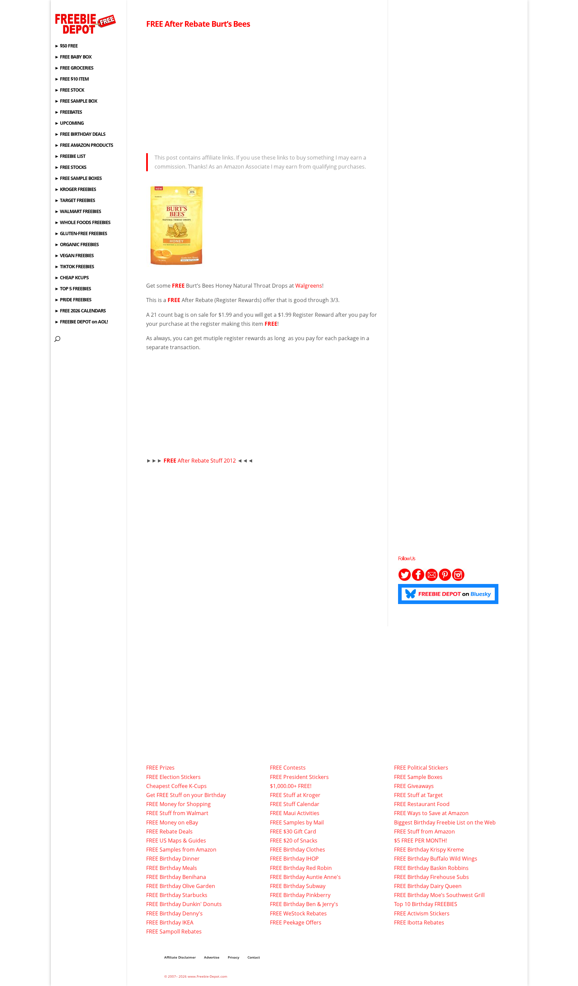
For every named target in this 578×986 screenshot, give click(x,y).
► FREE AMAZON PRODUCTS (84, 145)
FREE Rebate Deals (169, 831)
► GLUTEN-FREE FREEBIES (81, 233)
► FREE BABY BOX (73, 57)
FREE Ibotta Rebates (419, 922)
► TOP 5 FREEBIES (73, 289)
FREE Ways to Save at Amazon (431, 813)
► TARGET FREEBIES (75, 200)
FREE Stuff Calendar (294, 804)
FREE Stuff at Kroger (295, 795)
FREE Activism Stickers (422, 913)
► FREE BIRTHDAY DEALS (80, 134)
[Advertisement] (261, 89)
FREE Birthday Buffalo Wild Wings (435, 858)
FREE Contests (288, 767)
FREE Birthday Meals (171, 868)
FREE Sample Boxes (418, 777)
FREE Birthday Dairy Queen (428, 886)
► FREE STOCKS (70, 167)
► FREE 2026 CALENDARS (80, 311)
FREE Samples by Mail (297, 822)
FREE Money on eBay (172, 822)
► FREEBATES (68, 112)
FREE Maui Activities (294, 813)
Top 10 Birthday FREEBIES (425, 904)
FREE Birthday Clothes (297, 849)
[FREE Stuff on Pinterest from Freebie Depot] (445, 579)
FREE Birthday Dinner (173, 858)
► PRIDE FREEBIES (73, 300)
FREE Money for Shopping (178, 804)
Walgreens (308, 285)
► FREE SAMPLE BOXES (78, 178)
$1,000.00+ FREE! (290, 786)
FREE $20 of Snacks (293, 840)
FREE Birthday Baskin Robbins (431, 868)
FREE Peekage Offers (295, 922)
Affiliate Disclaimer (180, 957)
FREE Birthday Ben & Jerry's (304, 904)
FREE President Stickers (299, 777)
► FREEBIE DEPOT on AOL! (81, 322)
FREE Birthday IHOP (294, 858)
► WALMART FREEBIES (78, 211)
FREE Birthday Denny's (174, 913)
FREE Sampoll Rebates (174, 931)
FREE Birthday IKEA (169, 922)
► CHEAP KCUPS (72, 278)
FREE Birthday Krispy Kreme (429, 849)
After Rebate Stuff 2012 (200, 460)
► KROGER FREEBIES (75, 189)
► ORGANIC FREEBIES (77, 245)
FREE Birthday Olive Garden (180, 886)
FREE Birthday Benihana (176, 877)
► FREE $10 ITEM (72, 79)
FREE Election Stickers (173, 777)
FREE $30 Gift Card (293, 831)
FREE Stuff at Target (418, 795)
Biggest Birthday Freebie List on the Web (445, 822)
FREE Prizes (160, 767)
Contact (254, 957)
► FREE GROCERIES (74, 68)
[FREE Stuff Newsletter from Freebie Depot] (431, 579)
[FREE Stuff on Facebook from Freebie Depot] (418, 579)
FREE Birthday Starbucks (176, 895)
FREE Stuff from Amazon (424, 831)
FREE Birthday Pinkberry (300, 895)
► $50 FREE (66, 46)
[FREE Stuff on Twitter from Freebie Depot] (404, 579)
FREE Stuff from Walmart (177, 813)
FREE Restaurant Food (422, 804)
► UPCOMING (69, 123)
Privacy (233, 957)
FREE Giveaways (414, 786)
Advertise (211, 957)
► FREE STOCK (69, 90)
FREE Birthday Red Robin (301, 868)
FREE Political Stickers (421, 767)
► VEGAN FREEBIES (74, 256)
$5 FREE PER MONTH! (420, 840)
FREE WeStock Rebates (298, 913)
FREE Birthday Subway (297, 886)
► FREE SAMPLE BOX (76, 101)
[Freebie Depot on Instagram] (458, 579)
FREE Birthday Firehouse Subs (431, 877)
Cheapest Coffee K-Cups (176, 786)
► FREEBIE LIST (70, 156)
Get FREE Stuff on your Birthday (186, 795)
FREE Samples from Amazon (181, 849)
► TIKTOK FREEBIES (74, 267)
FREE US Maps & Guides (176, 840)
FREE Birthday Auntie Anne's (305, 877)
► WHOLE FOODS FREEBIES (82, 222)
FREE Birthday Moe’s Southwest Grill (439, 895)
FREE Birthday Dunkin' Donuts (184, 904)
